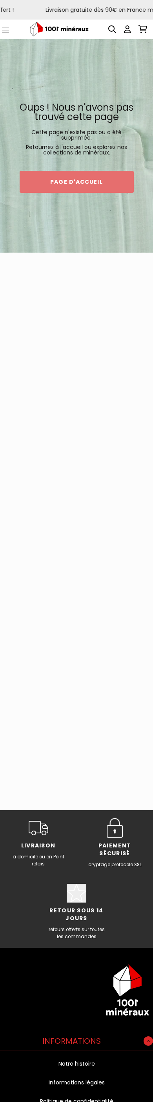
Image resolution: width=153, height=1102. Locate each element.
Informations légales (77, 1082)
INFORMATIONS (71, 1041)
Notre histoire (76, 1064)
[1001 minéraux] (59, 29)
